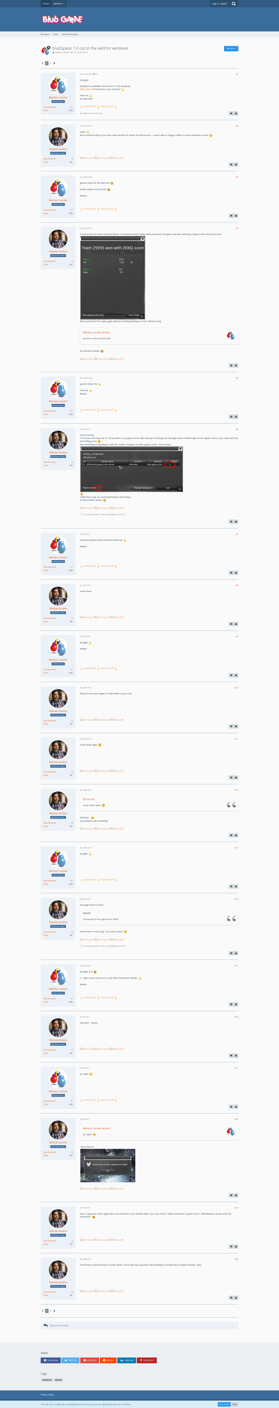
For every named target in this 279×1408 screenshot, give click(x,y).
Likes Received (50, 107)
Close (235, 1404)
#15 (236, 965)
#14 (236, 899)
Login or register (219, 3)
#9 (237, 636)
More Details (224, 1404)
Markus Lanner (62, 52)
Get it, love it (86, 89)
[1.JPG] (108, 1165)
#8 (237, 585)
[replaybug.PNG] (112, 278)
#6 (237, 429)
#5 (237, 378)
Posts (46, 110)
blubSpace (106, 106)
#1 (237, 74)
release (58, 1380)
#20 (236, 1259)
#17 (236, 1068)
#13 (236, 847)
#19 (236, 1207)
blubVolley (89, 106)
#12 (236, 790)
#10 (236, 687)
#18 (236, 1119)
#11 (236, 738)
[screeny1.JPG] (131, 469)
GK (112, 514)
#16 (236, 1016)
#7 (237, 534)
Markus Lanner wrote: (96, 332)
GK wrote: (89, 799)
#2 (237, 125)
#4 (237, 228)
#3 (237, 177)
